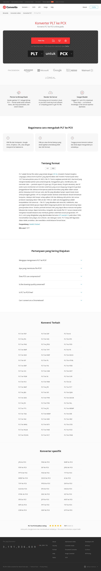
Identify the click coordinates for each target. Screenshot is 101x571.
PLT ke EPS (68, 339)
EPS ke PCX (45, 489)
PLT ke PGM (22, 376)
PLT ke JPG (22, 339)
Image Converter (69, 553)
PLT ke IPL (45, 360)
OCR (33, 7)
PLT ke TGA (22, 414)
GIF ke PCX (45, 467)
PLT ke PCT (68, 387)
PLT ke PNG (22, 344)
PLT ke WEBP (46, 414)
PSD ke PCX (45, 473)
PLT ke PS (67, 350)
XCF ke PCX (68, 494)
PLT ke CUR (68, 376)
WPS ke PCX (22, 505)
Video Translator (60, 2)
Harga (46, 7)
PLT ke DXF (45, 334)
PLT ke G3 (67, 382)
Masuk (85, 7)
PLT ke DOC (22, 355)
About (54, 542)
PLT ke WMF (45, 355)
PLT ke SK (44, 376)
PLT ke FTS (22, 408)
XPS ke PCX (22, 499)
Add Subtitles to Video (17, 2)
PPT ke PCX (45, 505)
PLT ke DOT (68, 371)
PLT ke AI (67, 334)
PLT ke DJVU (68, 392)
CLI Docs (87, 549)
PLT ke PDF (22, 334)
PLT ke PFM (45, 403)
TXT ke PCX (68, 505)
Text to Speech (46, 2)
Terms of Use (34, 567)
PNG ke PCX (45, 462)
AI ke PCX (67, 478)
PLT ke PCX (22, 382)
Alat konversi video (70, 542)
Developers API (89, 542)
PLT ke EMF (22, 366)
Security (54, 545)
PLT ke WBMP (69, 408)
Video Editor (6, 2)
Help (52, 7)
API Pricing (88, 553)
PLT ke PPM (45, 398)
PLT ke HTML (68, 360)
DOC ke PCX (45, 494)
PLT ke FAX (22, 419)
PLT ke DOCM (69, 398)
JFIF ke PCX (45, 499)
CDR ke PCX (22, 510)
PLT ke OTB (68, 424)
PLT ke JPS (22, 403)
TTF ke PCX (68, 473)
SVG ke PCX (68, 489)
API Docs (87, 545)
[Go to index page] (10, 7)
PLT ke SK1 (45, 392)
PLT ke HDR (45, 419)
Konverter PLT (27, 13)
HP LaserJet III (64, 215)
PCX (53, 168)
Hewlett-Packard (34, 224)
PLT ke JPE (45, 387)
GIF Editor (38, 2)
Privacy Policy (43, 567)
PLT (48, 168)
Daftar (94, 7)
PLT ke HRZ (68, 419)
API (39, 7)
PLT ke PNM (68, 435)
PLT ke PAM (45, 430)
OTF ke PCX (68, 510)
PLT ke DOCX (68, 355)
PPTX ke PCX (22, 473)
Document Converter (71, 549)
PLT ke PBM (45, 382)
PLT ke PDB (68, 366)
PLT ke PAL (68, 403)
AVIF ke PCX (68, 499)
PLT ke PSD (68, 344)
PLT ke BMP (22, 350)
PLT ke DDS (22, 398)
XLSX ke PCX (22, 489)
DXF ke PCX (68, 483)
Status (54, 557)
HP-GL (55, 174)
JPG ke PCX (22, 462)
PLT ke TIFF (45, 350)
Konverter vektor (16, 13)
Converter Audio (69, 545)
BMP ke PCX (68, 462)
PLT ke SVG (45, 339)
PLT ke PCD (68, 430)
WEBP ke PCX (23, 478)
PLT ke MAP (22, 387)
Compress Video (29, 2)
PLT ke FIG (45, 366)
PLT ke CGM (45, 371)
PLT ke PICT (45, 435)
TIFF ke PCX (22, 483)
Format (54, 549)
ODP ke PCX (45, 510)
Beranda (5, 13)
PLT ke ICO (22, 371)
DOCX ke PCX (46, 478)
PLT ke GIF (22, 360)
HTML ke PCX (23, 494)
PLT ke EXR (68, 414)
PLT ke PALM (23, 430)
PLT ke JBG (22, 392)
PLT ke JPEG (45, 344)
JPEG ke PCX (68, 467)
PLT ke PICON (23, 435)
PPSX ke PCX (45, 483)
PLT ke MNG (22, 424)
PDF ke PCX (22, 467)
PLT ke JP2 (45, 408)
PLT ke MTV (45, 424)
